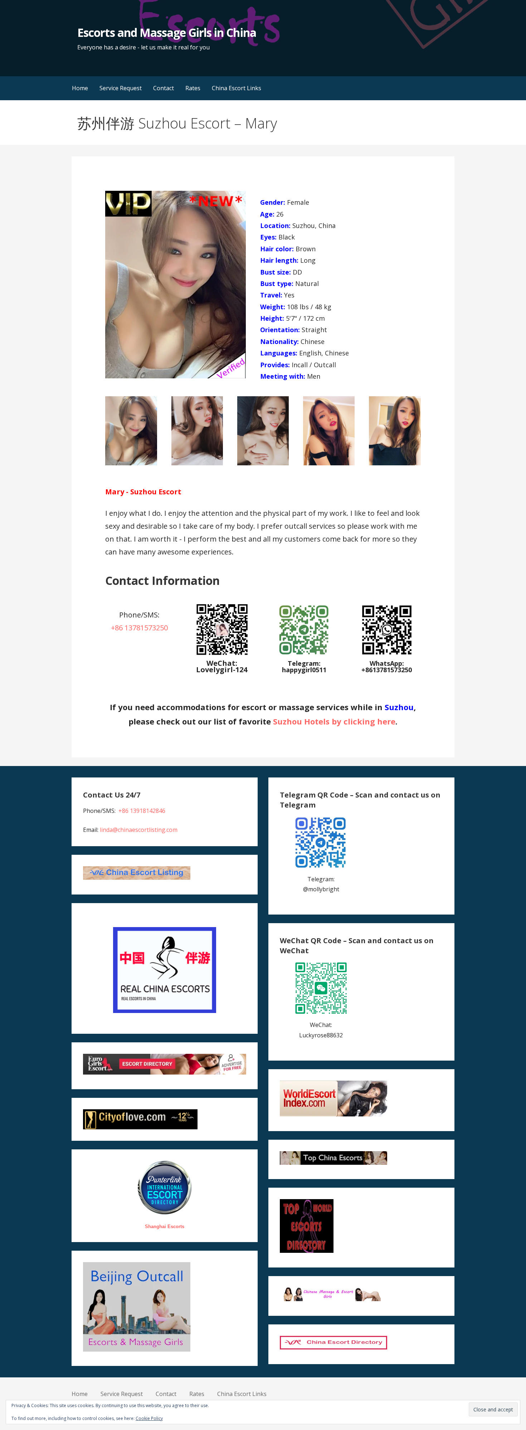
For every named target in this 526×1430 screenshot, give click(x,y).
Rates (192, 88)
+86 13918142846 (141, 811)
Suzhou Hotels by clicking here (334, 721)
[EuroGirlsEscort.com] (164, 1072)
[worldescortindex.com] (333, 1114)
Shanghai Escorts (164, 1226)
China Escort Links (236, 88)
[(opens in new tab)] (304, 654)
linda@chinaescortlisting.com (138, 830)
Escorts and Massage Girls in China (166, 32)
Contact (163, 88)
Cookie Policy (149, 1418)
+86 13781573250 (139, 627)
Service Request (120, 88)
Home (80, 88)
